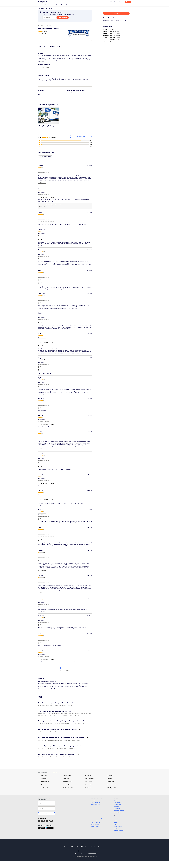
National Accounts (95, 826)
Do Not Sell (85, 850)
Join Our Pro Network (95, 820)
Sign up (47, 813)
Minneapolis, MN (67, 781)
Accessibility (91, 851)
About (39, 46)
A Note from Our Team (119, 810)
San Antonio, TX (111, 784)
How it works (116, 818)
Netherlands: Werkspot (93, 846)
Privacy (76, 850)
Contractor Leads (95, 824)
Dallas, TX (110, 775)
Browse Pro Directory (95, 802)
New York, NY (111, 781)
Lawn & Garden (51, 4)
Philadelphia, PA (45, 784)
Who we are (116, 820)
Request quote (116, 13)
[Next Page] (73, 668)
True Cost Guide (117, 802)
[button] (48, 118)
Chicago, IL (88, 775)
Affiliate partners (117, 832)
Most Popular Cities (43, 772)
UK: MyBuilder (102, 846)
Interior (39, 4)
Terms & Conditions (92, 853)
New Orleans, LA (89, 781)
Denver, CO (44, 778)
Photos (45, 46)
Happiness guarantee (118, 830)
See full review (42, 183)
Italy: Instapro (84, 846)
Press (115, 824)
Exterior (44, 4)
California (81, 850)
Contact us (116, 828)
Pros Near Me (117, 808)
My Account (116, 800)
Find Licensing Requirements (77, 686)
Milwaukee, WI (45, 781)
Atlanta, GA (44, 775)
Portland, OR (66, 784)
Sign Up (128, 1)
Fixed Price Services (95, 804)
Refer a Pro (116, 806)
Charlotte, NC (67, 775)
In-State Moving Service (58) (45, 156)
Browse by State (54, 772)
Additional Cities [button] (41, 792)
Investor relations (118, 826)
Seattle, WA (88, 788)
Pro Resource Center (95, 822)
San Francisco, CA (68, 788)
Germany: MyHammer (76, 846)
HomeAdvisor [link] (41, 8)
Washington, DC (111, 788)
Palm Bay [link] (50, 8)
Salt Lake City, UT (90, 784)
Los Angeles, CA (89, 778)
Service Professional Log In (97, 818)
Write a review (81, 136)
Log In (120, 1)
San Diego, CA (45, 788)
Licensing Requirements (119, 812)
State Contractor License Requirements (47, 681)
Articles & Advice (64, 4)
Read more (41, 61)
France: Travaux (67, 846)
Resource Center (117, 804)
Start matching (63, 17)
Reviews (52, 46)
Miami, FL (109, 778)
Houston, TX (66, 778)
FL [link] (46, 8)
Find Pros (93, 800)
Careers (115, 822)
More (57, 4)
